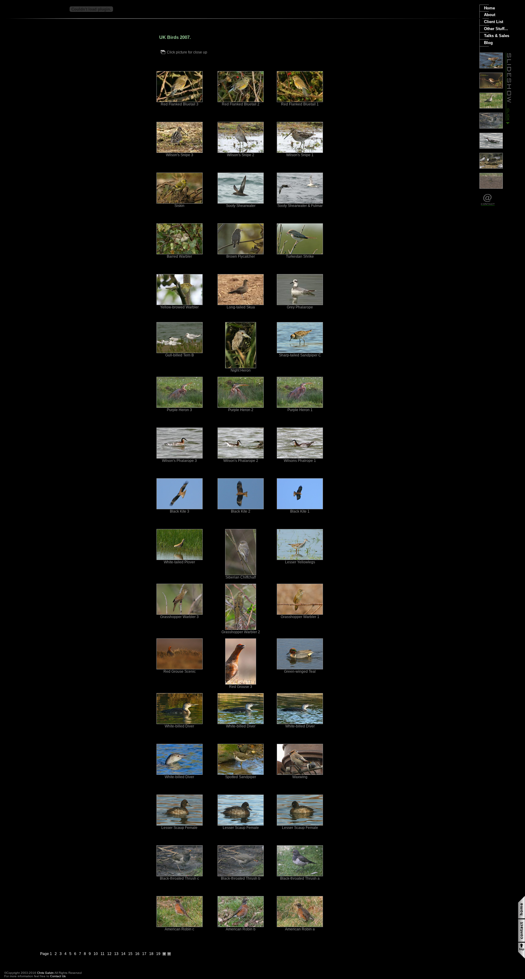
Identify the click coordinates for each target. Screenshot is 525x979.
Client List (493, 21)
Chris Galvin (45, 972)
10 (96, 954)
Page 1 (46, 954)
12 (109, 954)
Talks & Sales (496, 35)
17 (144, 954)
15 (130, 954)
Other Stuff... (496, 28)
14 (123, 954)
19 (158, 954)
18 (151, 954)
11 (103, 954)
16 (137, 954)
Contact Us (58, 976)
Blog (488, 42)
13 (116, 954)
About (489, 14)
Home (489, 8)
